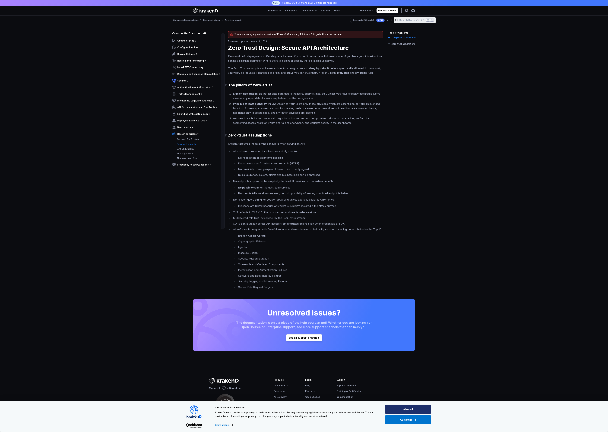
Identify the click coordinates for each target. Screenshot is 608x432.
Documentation (344, 397)
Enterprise (279, 391)
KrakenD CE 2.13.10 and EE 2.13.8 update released (305, 2)
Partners (325, 10)
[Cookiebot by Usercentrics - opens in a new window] (194, 425)
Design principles (211, 20)
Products (273, 10)
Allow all (408, 409)
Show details (222, 425)
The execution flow (187, 158)
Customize (406, 419)
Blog (307, 385)
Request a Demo (387, 10)
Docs (337, 10)
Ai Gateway (280, 397)
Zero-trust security (233, 20)
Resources (308, 10)
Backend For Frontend (188, 139)
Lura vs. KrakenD (185, 148)
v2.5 (367, 20)
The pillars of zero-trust (403, 37)
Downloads (366, 10)
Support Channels (346, 385)
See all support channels (304, 337)
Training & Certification (349, 391)
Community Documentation (186, 20)
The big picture (185, 153)
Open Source (281, 385)
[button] (197, 41)
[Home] (205, 10)
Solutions (290, 10)
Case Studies (312, 397)
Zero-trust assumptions (403, 43)
